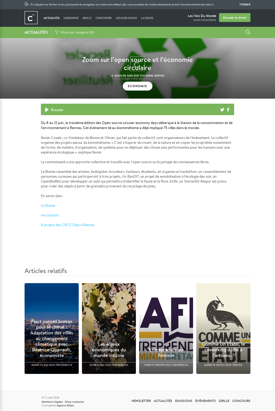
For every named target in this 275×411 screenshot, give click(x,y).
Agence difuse (65, 405)
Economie (137, 86)
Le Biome (48, 205)
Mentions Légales (52, 402)
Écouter (57, 109)
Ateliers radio (126, 18)
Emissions (71, 18)
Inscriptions (50, 215)
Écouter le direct (234, 17)
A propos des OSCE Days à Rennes (67, 224)
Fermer (245, 4)
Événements (205, 400)
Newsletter (141, 400)
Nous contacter (74, 402)
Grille (87, 18)
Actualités (52, 18)
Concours (104, 18)
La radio (147, 18)
